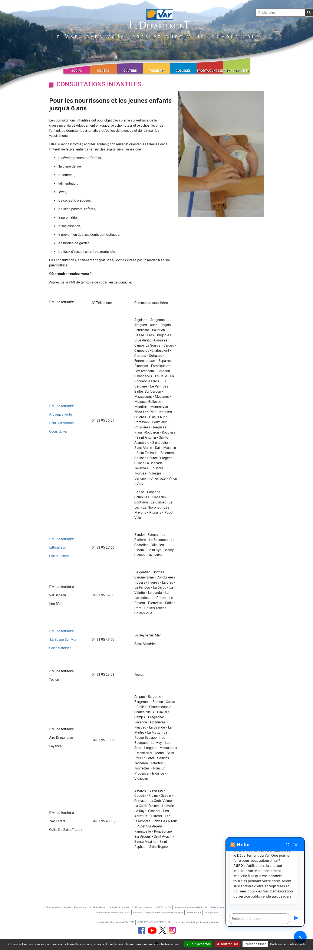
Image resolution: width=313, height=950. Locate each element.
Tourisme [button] (156, 70)
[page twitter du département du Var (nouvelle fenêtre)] (162, 930)
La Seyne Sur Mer (62, 640)
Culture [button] (130, 70)
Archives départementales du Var (190, 907)
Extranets (138, 912)
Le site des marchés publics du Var (113, 912)
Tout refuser (229, 944)
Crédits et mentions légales (58, 907)
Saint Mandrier (60, 648)
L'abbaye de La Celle (118, 907)
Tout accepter (199, 944)
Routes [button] (103, 70)
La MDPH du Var (163, 907)
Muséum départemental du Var (225, 907)
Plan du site (80, 907)
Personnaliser (255, 944)
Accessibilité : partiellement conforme (200, 922)
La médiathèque (97, 907)
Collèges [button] (183, 70)
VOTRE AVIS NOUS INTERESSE (151, 922)
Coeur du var (58, 431)
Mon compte (174, 922)
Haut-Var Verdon (61, 423)
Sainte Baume (59, 556)
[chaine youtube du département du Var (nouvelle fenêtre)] (152, 930)
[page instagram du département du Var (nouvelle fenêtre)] (172, 930)
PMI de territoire (61, 406)
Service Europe (193, 912)
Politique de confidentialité (288, 944)
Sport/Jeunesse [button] (210, 70)
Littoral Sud (57, 547)
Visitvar (148, 907)
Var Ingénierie (211, 912)
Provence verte (60, 414)
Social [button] (76, 70)
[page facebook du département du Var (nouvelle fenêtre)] (141, 930)
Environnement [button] (236, 70)
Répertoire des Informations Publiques (164, 912)
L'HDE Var (137, 907)
